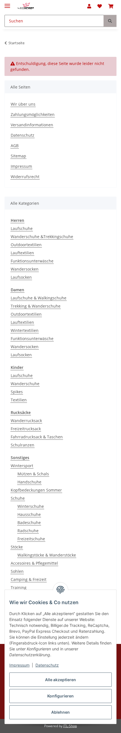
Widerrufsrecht (25, 176)
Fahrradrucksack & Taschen (37, 436)
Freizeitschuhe (31, 538)
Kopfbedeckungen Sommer (36, 490)
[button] (89, 6)
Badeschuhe (29, 522)
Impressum (19, 665)
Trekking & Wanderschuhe (35, 306)
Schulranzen (22, 445)
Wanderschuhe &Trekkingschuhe (42, 236)
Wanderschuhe (25, 383)
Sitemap (18, 156)
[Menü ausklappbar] (7, 3)
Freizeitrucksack (26, 428)
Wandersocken (25, 269)
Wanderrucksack (26, 420)
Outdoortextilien (26, 244)
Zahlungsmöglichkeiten (33, 114)
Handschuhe (29, 482)
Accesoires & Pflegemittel (34, 563)
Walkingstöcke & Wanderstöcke (46, 555)
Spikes (17, 391)
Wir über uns (23, 104)
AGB (15, 145)
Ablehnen (60, 712)
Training (18, 587)
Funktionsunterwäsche (32, 261)
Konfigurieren (60, 696)
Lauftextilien (22, 252)
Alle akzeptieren (60, 679)
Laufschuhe (22, 228)
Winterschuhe (30, 506)
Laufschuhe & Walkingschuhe (38, 298)
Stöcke (17, 547)
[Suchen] (110, 21)
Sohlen (17, 571)
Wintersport (22, 465)
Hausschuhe (29, 514)
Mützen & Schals (33, 473)
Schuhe (18, 498)
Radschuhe (28, 530)
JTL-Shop (70, 725)
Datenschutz (47, 665)
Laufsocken (21, 277)
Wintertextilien (25, 330)
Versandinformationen (32, 124)
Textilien (19, 399)
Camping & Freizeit (28, 579)
